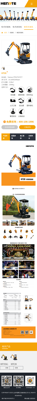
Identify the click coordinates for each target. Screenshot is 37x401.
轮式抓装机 (17, 27)
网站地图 (26, 398)
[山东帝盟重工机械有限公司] (8, 3)
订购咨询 (27, 127)
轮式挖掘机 (6, 27)
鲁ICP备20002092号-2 (8, 398)
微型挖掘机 (28, 27)
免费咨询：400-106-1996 (20, 121)
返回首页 (32, 398)
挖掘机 (12, 32)
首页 (5, 32)
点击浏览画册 (10, 127)
